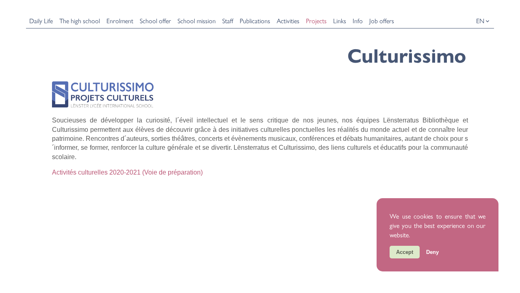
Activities (288, 20)
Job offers (381, 20)
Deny (432, 252)
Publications (255, 20)
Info (358, 20)
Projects (316, 20)
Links (339, 20)
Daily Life (41, 20)
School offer (155, 20)
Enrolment (119, 20)
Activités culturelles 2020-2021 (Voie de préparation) (127, 172)
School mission (197, 20)
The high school (79, 20)
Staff (227, 20)
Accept (404, 252)
